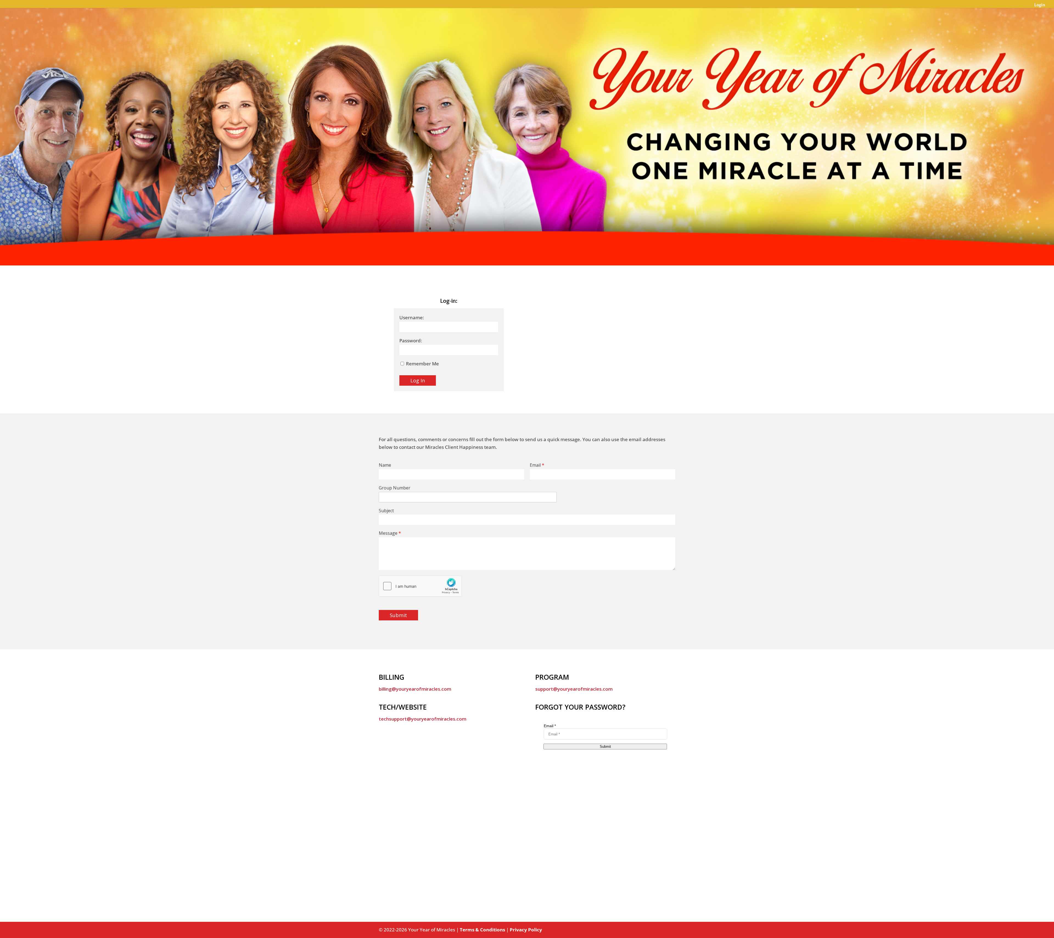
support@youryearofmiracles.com (574, 689)
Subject (386, 511)
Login (1039, 5)
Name (385, 465)
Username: (411, 317)
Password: (410, 340)
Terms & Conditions (482, 929)
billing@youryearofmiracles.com (415, 689)
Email (537, 465)
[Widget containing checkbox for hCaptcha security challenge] (420, 586)
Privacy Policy (526, 929)
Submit (398, 615)
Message (390, 533)
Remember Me (422, 363)
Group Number (394, 488)
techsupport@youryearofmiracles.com (422, 719)
